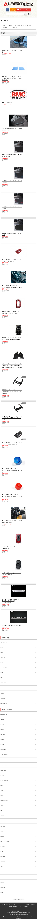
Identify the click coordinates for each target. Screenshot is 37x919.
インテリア (19, 25)
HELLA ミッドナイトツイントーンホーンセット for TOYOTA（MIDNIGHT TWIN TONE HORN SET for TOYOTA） (12, 365)
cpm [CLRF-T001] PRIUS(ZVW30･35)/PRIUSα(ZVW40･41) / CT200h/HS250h (11, 600)
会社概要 (28, 904)
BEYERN (15, 906)
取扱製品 (13, 904)
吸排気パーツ (6, 27)
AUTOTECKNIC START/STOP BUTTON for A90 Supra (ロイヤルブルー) (12, 470)
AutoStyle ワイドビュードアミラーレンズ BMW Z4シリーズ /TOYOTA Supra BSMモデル (12, 78)
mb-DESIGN (25, 906)
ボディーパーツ (15, 27)
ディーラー (23, 904)
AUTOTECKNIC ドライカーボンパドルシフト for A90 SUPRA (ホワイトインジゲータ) (12, 391)
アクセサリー (11, 25)
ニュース (8, 904)
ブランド (18, 904)
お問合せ (33, 904)
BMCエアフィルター (7, 102)
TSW (10, 906)
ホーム (3, 904)
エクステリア (28, 25)
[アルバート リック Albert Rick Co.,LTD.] (18, 4)
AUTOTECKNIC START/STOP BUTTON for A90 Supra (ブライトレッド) (12, 496)
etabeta (19, 906)
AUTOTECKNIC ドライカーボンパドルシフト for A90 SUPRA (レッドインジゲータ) (12, 417)
